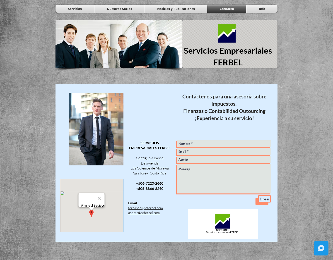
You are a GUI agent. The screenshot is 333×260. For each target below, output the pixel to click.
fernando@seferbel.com (145, 208)
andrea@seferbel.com (144, 212)
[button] (119, 44)
